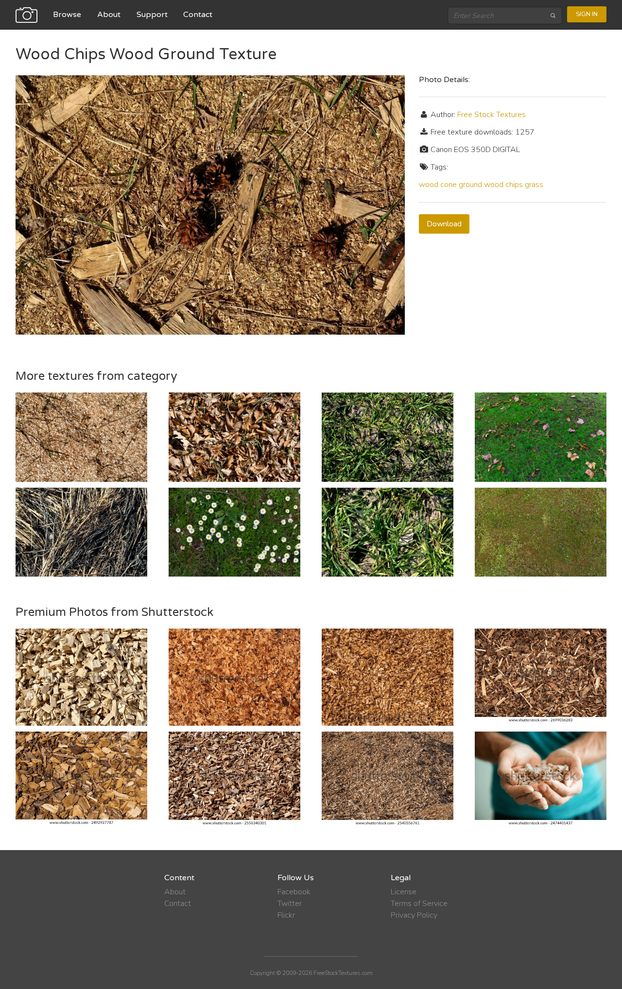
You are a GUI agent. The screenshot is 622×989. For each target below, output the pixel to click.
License (403, 892)
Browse (67, 14)
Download (444, 224)
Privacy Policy (414, 915)
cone (448, 184)
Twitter (289, 903)
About (109, 14)
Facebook (294, 892)
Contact (197, 14)
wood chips (503, 184)
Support (152, 14)
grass (534, 184)
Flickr (286, 915)
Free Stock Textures (491, 114)
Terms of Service (419, 903)
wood (428, 184)
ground (470, 184)
